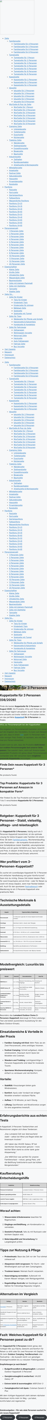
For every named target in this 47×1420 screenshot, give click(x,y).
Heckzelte (18, 338)
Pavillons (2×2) (15, 203)
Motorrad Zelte (20, 335)
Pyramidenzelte (15, 181)
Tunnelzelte (14, 55)
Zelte (7, 38)
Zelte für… (9, 294)
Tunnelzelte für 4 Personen (25, 66)
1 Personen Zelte (16, 231)
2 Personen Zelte (16, 234)
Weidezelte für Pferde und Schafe (28, 319)
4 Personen (39, 1417)
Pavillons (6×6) (15, 212)
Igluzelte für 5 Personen (24, 99)
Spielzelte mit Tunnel (23, 313)
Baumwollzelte (15, 280)
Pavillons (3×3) (15, 206)
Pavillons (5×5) (15, 214)
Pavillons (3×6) (15, 220)
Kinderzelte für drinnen (23, 305)
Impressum (9, 355)
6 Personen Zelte (16, 245)
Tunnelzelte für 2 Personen (25, 60)
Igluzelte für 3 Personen (24, 93)
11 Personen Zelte (16, 258)
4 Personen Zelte (16, 239)
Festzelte (13, 190)
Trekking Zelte (15, 140)
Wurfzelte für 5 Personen (24, 118)
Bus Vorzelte (19, 346)
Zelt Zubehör (10, 349)
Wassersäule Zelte (17, 278)
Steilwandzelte (20, 145)
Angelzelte (13, 170)
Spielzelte (18, 311)
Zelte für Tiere (15, 316)
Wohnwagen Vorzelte (23, 333)
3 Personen (23, 1417)
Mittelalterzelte (15, 167)
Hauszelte (13, 179)
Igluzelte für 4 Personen (24, 96)
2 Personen (7, 1417)
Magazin (8, 352)
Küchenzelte (19, 137)
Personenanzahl (11, 228)
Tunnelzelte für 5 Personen (25, 68)
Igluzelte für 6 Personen (24, 101)
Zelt (22, 735)
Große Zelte (14, 272)
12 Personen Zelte (17, 261)
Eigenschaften (11, 267)
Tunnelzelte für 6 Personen (25, 71)
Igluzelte (12, 88)
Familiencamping (20, 840)
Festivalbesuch (31, 886)
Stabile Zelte (14, 291)
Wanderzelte (19, 143)
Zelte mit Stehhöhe (17, 286)
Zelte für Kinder (16, 297)
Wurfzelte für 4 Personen (24, 115)
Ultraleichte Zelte (16, 275)
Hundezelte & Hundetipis (24, 324)
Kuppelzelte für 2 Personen (25, 79)
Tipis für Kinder (20, 300)
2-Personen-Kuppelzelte (10, 1325)
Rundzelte (13, 184)
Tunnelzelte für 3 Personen (25, 63)
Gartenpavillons (16, 195)
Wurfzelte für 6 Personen (24, 121)
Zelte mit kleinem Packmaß (21, 283)
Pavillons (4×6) (15, 223)
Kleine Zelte (14, 269)
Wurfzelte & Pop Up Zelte (20, 104)
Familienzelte (14, 41)
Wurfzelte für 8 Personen (24, 123)
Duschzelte (18, 134)
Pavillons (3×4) (15, 217)
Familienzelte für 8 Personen (26, 52)
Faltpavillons (14, 198)
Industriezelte (15, 156)
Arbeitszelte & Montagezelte (26, 165)
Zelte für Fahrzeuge (17, 327)
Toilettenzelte (19, 132)
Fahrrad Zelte (19, 344)
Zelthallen (18, 159)
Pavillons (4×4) (15, 209)
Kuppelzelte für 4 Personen (25, 85)
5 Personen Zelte (16, 242)
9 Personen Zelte (16, 253)
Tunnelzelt (3, 1306)
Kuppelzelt (19, 717)
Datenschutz (10, 357)
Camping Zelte (15, 126)
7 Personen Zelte (16, 247)
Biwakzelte (18, 151)
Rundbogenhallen (21, 162)
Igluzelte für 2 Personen (24, 90)
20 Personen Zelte (17, 264)
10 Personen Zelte (17, 256)
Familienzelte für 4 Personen (26, 44)
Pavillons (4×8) (15, 225)
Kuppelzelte (14, 77)
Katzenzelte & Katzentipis (25, 322)
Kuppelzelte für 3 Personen (25, 82)
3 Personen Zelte (16, 236)
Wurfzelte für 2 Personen (24, 110)
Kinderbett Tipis (20, 302)
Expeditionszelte (21, 148)
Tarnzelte (13, 289)
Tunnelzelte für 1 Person (24, 57)
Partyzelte (13, 192)
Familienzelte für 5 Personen (26, 46)
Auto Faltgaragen (21, 341)
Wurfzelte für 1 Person (23, 107)
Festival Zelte (15, 173)
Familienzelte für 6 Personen (26, 49)
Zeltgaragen (19, 330)
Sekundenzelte (15, 176)
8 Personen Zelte (16, 250)
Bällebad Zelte (20, 308)
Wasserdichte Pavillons (19, 201)
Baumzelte (18, 154)
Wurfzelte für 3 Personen (24, 112)
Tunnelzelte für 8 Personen (25, 74)
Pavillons (8, 187)
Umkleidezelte (20, 129)
